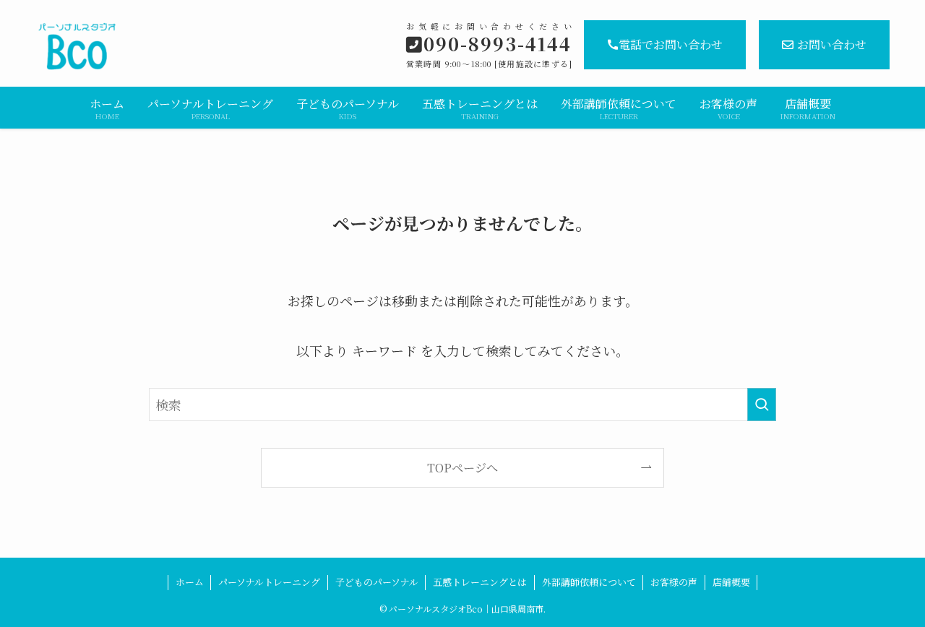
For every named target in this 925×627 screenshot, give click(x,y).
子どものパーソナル (376, 582)
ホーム (190, 582)
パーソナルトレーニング (269, 582)
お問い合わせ (831, 44)
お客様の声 (673, 582)
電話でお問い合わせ (671, 44)
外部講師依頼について (589, 582)
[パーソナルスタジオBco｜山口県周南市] (163, 46)
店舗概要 (731, 582)
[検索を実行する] (761, 404)
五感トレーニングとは (480, 582)
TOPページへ (462, 467)
